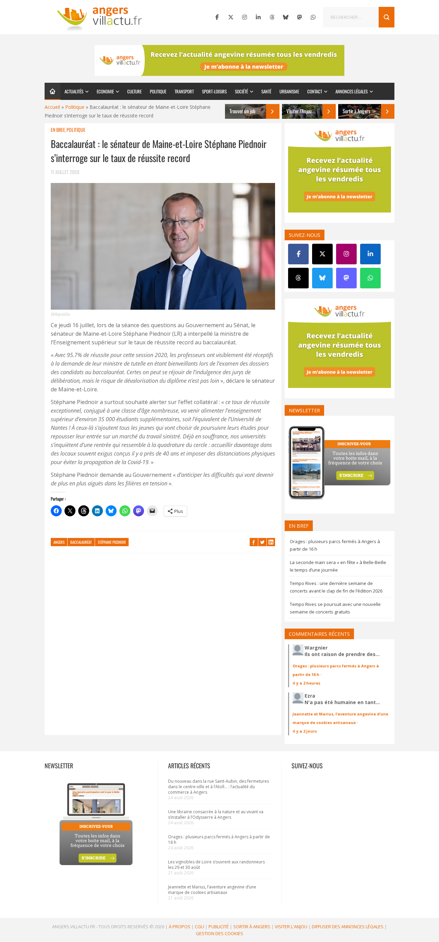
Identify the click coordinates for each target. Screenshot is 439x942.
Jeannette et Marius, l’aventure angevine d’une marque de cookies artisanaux (212, 889)
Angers (59, 542)
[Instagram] (244, 17)
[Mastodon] (299, 17)
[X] (230, 17)
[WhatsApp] (313, 17)
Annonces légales (351, 91)
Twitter (262, 542)
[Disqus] (163, 647)
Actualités (73, 91)
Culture (134, 91)
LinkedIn (271, 542)
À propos (179, 926)
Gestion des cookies (219, 933)
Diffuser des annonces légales (347, 926)
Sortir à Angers (251, 926)
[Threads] (272, 17)
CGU (199, 926)
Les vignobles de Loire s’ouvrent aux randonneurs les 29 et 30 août (216, 864)
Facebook (254, 542)
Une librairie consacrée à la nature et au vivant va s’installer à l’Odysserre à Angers (215, 814)
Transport (184, 91)
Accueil (52, 107)
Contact (314, 91)
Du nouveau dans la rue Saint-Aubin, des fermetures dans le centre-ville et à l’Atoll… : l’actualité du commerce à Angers (218, 786)
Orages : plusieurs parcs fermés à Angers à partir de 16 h (219, 839)
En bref (57, 129)
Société (241, 91)
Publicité (219, 926)
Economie (105, 91)
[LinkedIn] (258, 17)
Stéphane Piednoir (112, 542)
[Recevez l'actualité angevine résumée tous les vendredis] (219, 60)
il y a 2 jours (305, 731)
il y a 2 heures (306, 683)
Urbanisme (289, 91)
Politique (158, 91)
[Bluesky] (285, 17)
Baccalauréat (81, 542)
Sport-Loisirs (214, 91)
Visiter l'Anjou (291, 926)
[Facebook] (217, 17)
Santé (266, 91)
